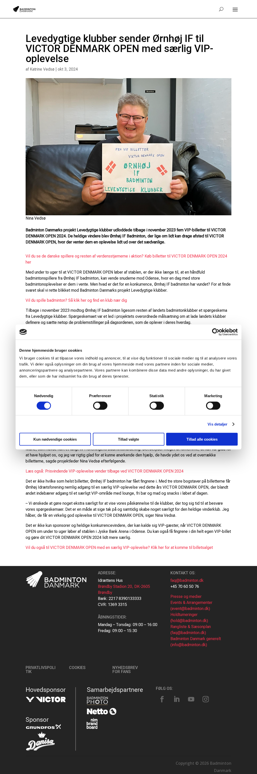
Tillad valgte (128, 439)
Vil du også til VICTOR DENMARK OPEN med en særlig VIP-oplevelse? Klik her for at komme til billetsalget (119, 547)
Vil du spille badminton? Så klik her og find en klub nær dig (76, 300)
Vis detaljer (217, 424)
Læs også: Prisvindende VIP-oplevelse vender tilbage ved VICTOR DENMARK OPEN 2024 (104, 471)
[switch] (100, 405)
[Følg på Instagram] (206, 699)
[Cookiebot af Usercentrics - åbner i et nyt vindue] (216, 332)
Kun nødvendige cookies (55, 439)
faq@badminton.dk (187, 580)
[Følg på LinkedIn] (176, 699)
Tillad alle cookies (202, 439)
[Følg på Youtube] (191, 699)
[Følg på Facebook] (162, 699)
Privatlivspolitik (40, 669)
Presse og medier (186, 596)
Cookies (77, 667)
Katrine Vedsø (42, 69)
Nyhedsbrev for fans (125, 669)
